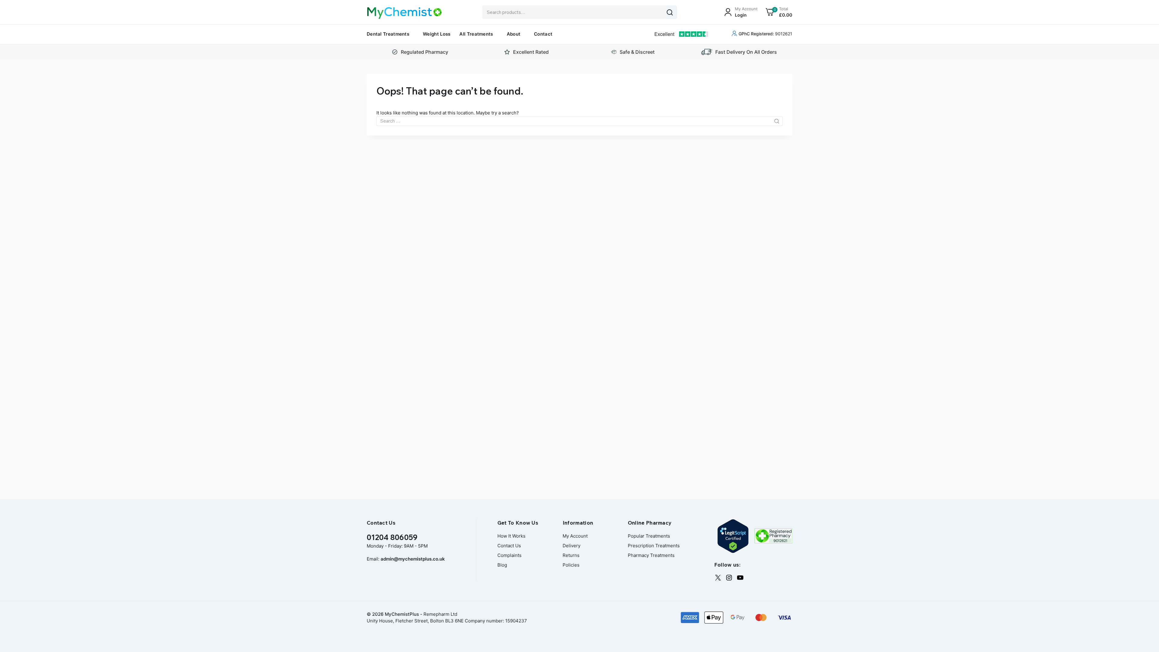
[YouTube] (740, 577)
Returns (571, 555)
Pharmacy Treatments (651, 555)
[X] (718, 577)
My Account (575, 536)
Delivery (571, 545)
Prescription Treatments (654, 545)
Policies (571, 565)
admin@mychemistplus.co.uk (413, 559)
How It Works (511, 536)
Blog (502, 565)
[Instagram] (729, 577)
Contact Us (509, 545)
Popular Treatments (649, 536)
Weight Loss (436, 34)
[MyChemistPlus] (404, 13)
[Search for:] (579, 121)
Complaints (509, 555)
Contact (543, 34)
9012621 (765, 33)
